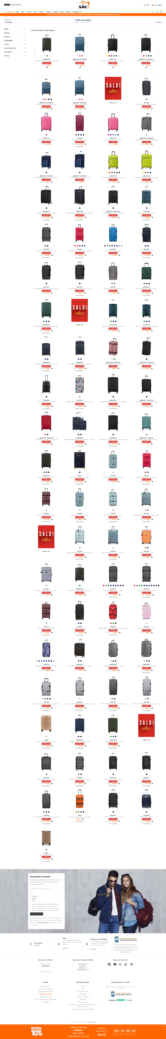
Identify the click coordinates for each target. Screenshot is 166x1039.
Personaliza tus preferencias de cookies (83, 1009)
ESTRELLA (7, 37)
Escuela (55, 12)
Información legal (92, 1022)
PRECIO (6, 29)
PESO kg (6, 56)
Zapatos (41, 12)
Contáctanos (45, 966)
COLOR (6, 44)
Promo (62, 12)
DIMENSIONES (8, 40)
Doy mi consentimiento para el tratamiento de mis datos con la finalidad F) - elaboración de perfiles (45, 909)
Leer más (37, 945)
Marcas (68, 12)
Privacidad (83, 999)
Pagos (83, 986)
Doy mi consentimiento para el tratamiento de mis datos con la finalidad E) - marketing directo (45, 905)
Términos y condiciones (83, 997)
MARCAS (6, 33)
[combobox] (13, 22)
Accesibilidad (45, 1002)
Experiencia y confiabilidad (45, 989)
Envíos (83, 989)
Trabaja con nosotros (45, 994)
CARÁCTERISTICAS (10, 48)
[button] (34, 53)
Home (76, 22)
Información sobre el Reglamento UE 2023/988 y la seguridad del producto (83, 1005)
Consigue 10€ (77, 12)
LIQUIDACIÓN (9, 12)
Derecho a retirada (83, 991)
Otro (33, 901)
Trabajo (48, 12)
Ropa (35, 12)
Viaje (17, 12)
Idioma (146, 5)
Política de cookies (83, 1002)
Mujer (22, 12)
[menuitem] (14, 29)
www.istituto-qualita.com (125, 952)
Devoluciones (83, 994)
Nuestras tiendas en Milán (45, 991)
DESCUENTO (8, 52)
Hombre (29, 12)
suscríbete (36, 914)
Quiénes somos (45, 986)
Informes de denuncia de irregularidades (45, 999)
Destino (158, 5)
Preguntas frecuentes (45, 997)
